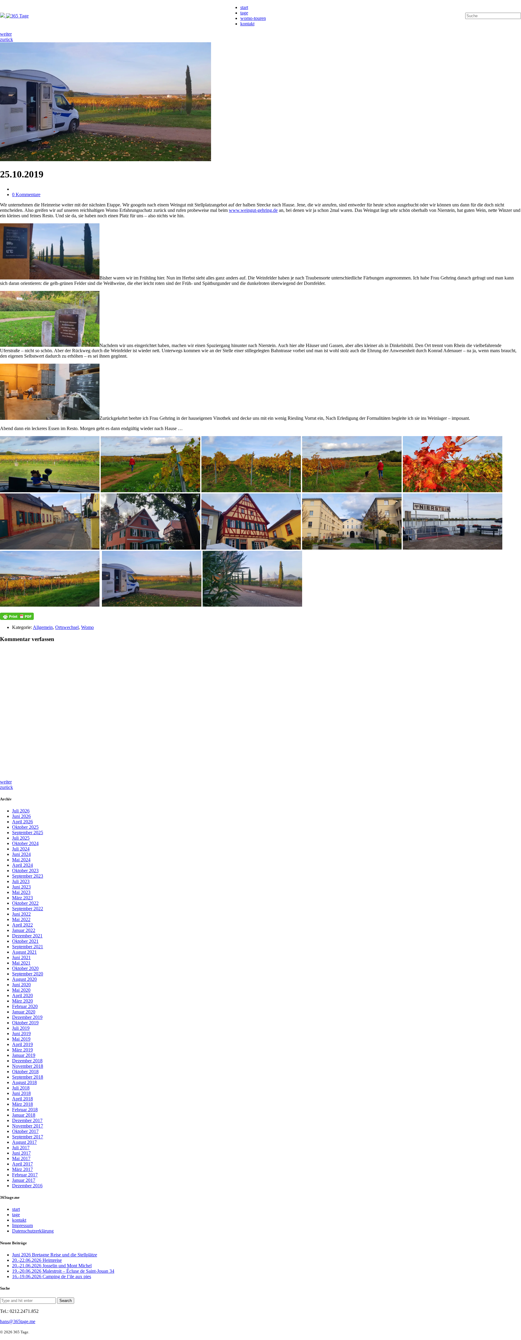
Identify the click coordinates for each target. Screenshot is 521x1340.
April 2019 (22, 1044)
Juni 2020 (21, 984)
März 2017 (22, 1169)
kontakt (247, 23)
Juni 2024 (21, 854)
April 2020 (22, 995)
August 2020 (24, 979)
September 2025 (27, 832)
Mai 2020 (21, 990)
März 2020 (22, 1000)
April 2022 (22, 924)
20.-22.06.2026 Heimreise (37, 1260)
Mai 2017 (21, 1158)
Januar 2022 (23, 930)
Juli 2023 (21, 881)
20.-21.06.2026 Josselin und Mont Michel (52, 1265)
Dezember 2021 (27, 935)
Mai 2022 (21, 919)
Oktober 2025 (25, 827)
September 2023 (27, 876)
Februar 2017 (25, 1174)
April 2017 (22, 1163)
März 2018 (22, 1104)
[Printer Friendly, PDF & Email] (17, 616)
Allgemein (43, 627)
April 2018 (22, 1098)
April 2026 (22, 821)
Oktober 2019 (25, 1022)
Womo (87, 627)
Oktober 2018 (25, 1071)
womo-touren (253, 18)
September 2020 (27, 973)
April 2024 (22, 865)
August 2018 (24, 1082)
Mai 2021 (21, 962)
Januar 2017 (23, 1180)
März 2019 (22, 1049)
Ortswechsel (67, 627)
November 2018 (27, 1066)
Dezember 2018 (27, 1060)
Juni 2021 (21, 957)
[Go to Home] (14, 15)
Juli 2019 (21, 1028)
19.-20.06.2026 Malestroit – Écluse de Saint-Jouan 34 (63, 1271)
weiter (6, 34)
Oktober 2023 (25, 870)
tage (244, 12)
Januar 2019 (23, 1055)
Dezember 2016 (27, 1185)
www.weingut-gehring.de (253, 210)
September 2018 (27, 1077)
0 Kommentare (26, 194)
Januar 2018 (23, 1115)
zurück (6, 39)
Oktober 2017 (25, 1131)
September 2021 (27, 946)
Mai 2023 (21, 892)
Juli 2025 (21, 838)
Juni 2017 (21, 1153)
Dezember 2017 (27, 1120)
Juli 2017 (21, 1147)
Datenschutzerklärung (33, 1230)
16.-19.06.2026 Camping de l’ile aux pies (51, 1276)
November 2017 (27, 1125)
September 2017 (27, 1136)
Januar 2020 (23, 1011)
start (244, 7)
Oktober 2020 (25, 968)
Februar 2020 (25, 1006)
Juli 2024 (21, 848)
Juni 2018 (21, 1093)
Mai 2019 (21, 1039)
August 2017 (24, 1142)
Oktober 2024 (25, 843)
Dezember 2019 (27, 1017)
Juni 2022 (21, 914)
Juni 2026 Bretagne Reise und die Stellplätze (54, 1254)
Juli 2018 (21, 1087)
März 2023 (22, 897)
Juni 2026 (21, 816)
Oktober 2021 (25, 941)
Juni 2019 (21, 1033)
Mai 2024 (21, 859)
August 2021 (24, 952)
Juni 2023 (21, 886)
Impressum (22, 1225)
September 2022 (27, 908)
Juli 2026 (21, 810)
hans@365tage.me (17, 1321)
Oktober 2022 (25, 903)
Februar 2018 (25, 1109)
